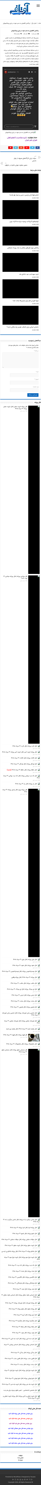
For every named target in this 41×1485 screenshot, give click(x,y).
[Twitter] (27, 1479)
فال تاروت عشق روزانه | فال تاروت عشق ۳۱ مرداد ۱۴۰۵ (21, 1245)
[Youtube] (20, 1479)
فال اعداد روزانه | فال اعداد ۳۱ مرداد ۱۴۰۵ (24, 1271)
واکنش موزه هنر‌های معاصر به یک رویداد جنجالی (22, 248)
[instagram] (15, 1479)
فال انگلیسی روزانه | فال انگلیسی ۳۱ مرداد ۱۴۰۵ (22, 1277)
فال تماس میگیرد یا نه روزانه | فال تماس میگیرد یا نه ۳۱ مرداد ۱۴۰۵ (21, 1220)
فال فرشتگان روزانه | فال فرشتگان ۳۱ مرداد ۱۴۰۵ (22, 1283)
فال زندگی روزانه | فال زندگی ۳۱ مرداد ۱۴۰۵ (24, 1352)
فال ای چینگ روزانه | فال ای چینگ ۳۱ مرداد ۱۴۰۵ (22, 989)
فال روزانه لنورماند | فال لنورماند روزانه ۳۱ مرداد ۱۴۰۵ (21, 1303)
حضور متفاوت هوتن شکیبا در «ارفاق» (16, 164)
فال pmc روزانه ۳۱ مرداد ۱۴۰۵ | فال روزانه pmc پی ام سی (19, 1251)
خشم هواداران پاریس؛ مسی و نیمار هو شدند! (23, 195)
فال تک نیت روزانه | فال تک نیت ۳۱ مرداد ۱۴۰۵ (22, 1265)
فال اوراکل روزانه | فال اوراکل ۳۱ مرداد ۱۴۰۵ (24, 764)
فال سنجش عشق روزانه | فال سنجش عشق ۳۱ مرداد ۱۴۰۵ (14, 1051)
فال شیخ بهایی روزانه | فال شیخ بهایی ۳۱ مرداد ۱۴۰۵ (21, 1378)
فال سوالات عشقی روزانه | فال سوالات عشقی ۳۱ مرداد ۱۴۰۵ (19, 1239)
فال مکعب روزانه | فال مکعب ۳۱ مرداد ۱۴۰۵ (24, 983)
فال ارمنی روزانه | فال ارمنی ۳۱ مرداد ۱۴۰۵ (24, 995)
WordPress (17, 1477)
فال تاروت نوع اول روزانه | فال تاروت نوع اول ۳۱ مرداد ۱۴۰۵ (22, 1371)
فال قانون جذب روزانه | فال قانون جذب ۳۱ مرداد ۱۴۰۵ (21, 1358)
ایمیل (36, 379)
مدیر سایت (34, 34)
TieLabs (33, 1477)
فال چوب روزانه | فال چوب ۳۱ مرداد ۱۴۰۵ (24, 1333)
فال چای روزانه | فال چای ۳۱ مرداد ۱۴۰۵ (25, 959)
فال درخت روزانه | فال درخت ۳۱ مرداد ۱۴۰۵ (24, 1364)
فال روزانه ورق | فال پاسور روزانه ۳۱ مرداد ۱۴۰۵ (14, 791)
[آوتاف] (20, 9)
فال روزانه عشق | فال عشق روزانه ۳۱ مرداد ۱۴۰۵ (23, 1309)
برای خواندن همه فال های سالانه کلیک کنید (20, 1443)
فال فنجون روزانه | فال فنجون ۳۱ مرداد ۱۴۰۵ (23, 1007)
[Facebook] (29, 1479)
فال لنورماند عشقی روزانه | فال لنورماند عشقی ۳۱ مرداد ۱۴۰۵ (22, 1022)
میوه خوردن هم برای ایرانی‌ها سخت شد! (25, 300)
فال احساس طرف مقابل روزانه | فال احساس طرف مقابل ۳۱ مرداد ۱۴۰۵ (20, 1296)
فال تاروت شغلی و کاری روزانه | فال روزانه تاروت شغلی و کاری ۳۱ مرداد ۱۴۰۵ (21, 1397)
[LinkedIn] (22, 1479)
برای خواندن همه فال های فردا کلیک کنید (20, 1423)
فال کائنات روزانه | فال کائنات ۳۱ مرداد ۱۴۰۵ (24, 758)
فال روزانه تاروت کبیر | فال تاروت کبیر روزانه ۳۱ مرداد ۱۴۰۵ (19, 752)
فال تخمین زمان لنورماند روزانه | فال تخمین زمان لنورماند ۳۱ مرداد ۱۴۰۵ (21, 1014)
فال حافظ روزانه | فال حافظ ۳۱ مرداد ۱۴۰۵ (22, 770)
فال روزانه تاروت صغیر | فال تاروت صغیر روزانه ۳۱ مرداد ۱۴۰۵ (15, 407)
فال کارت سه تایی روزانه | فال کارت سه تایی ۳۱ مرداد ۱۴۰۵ (19, 1338)
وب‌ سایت (35, 387)
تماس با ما (20, 1458)
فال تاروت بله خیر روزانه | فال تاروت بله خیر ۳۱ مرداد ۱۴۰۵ (19, 1384)
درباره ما (20, 1460)
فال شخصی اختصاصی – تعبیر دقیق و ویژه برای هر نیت (20, 1390)
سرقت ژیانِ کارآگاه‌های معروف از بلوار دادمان (25, 158)
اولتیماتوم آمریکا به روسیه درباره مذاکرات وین (24, 221)
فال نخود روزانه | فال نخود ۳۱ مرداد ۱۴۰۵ (24, 965)
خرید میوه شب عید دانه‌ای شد (28, 274)
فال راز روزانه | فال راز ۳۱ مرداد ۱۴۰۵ (26, 784)
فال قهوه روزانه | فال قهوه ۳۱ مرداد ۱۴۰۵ (15, 1035)
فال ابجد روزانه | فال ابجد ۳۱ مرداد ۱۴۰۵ (25, 1289)
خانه (39, 23)
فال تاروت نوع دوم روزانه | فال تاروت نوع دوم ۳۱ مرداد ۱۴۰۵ (22, 1258)
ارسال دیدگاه (17, 34)
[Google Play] (13, 1479)
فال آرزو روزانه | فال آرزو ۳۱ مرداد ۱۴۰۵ (25, 1315)
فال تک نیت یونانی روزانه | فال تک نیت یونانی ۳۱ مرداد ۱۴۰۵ (21, 777)
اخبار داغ (34, 23)
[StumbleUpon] (18, 1479)
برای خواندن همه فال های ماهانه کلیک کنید (20, 1438)
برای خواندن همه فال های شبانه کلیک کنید (20, 1418)
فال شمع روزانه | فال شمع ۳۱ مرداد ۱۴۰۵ (24, 1233)
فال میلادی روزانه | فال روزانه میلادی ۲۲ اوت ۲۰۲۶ (15, 577)
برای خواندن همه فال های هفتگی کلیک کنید (20, 1428)
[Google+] (31, 1479)
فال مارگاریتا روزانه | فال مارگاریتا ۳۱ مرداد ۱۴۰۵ (23, 1321)
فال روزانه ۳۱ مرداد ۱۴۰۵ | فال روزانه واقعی (24, 977)
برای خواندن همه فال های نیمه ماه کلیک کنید (20, 1433)
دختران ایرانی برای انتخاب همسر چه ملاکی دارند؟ (22, 327)
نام (37, 372)
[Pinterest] (25, 1479)
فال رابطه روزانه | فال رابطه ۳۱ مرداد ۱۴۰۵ (24, 1327)
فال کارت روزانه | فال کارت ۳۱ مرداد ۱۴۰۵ (24, 746)
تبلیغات (20, 1455)
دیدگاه (36, 351)
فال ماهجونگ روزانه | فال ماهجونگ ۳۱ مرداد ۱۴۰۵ (21, 1044)
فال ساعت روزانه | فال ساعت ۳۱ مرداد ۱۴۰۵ (24, 1001)
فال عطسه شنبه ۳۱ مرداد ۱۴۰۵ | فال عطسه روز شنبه (21, 1029)
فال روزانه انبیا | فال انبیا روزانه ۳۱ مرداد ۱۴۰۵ (23, 1227)
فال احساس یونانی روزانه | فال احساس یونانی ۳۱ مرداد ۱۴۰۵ (22, 1345)
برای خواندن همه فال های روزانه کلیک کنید (21, 1414)
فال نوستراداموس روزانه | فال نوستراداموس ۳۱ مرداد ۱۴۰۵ (19, 971)
